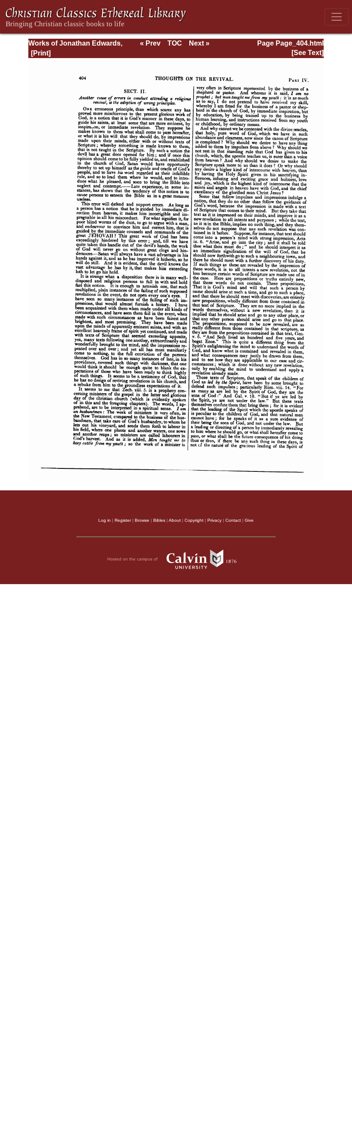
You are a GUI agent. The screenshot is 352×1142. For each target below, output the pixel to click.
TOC (174, 43)
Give (249, 520)
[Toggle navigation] (337, 16)
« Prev (150, 43)
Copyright (194, 520)
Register (123, 520)
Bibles (159, 520)
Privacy (214, 520)
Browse (142, 520)
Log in (104, 520)
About (175, 520)
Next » (199, 43)
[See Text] (307, 52)
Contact (233, 520)
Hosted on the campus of (133, 559)
